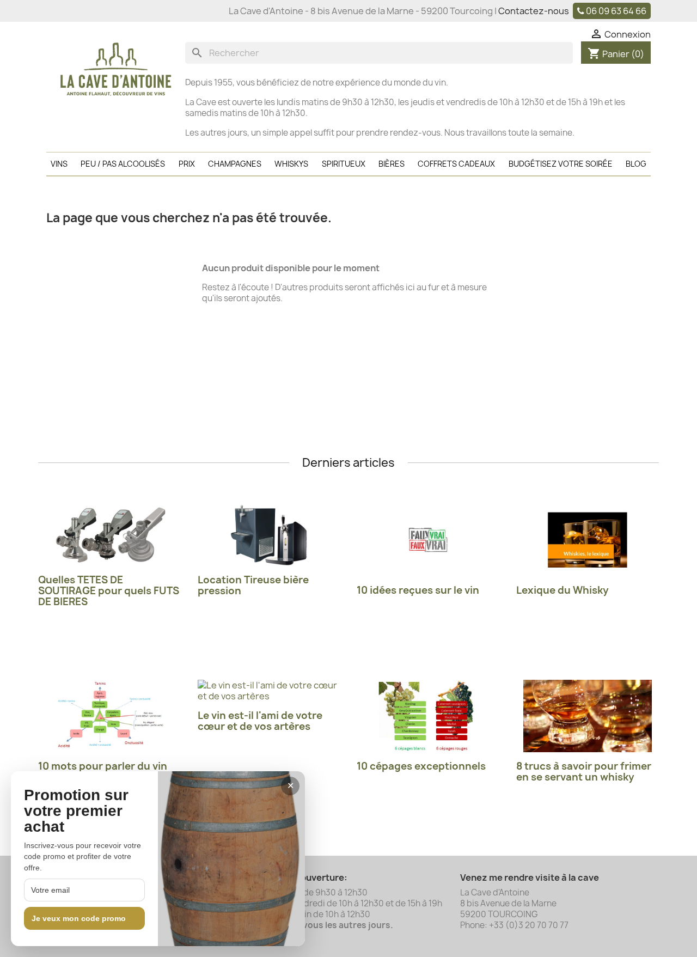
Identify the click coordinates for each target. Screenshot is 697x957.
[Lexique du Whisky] (587, 540)
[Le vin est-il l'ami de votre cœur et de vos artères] (269, 691)
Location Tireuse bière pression (253, 585)
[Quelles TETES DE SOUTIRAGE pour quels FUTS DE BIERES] (109, 535)
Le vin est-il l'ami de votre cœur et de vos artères (260, 721)
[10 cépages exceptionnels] (428, 716)
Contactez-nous (533, 11)
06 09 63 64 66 (616, 11)
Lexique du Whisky (562, 590)
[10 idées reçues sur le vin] (428, 540)
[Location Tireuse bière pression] (269, 535)
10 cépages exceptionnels (421, 766)
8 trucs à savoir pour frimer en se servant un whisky (583, 771)
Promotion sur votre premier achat (76, 811)
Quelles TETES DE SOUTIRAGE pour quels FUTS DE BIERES (108, 590)
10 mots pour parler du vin (102, 766)
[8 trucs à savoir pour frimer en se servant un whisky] (587, 716)
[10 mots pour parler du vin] (109, 716)
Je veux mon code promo (79, 918)
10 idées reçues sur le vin (418, 590)
